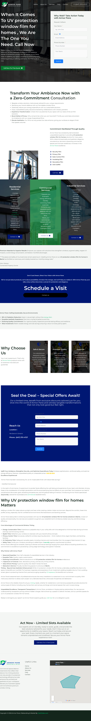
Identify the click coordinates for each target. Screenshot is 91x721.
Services (51, 4)
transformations (73, 403)
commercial (31, 494)
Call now (49, 598)
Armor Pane (54, 145)
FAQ (58, 4)
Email (56, 34)
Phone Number (59, 42)
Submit (58, 61)
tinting (32, 583)
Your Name (57, 26)
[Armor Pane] (11, 4)
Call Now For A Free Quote (45, 642)
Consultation (63, 98)
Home (36, 4)
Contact (65, 4)
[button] (80, 4)
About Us (43, 4)
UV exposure (50, 572)
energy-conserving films (15, 215)
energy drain (48, 317)
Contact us (45, 295)
